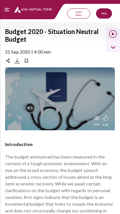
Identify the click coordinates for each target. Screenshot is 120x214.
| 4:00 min (41, 52)
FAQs (104, 13)
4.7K (97, 124)
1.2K (105, 124)
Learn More (79, 13)
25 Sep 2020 (17, 52)
